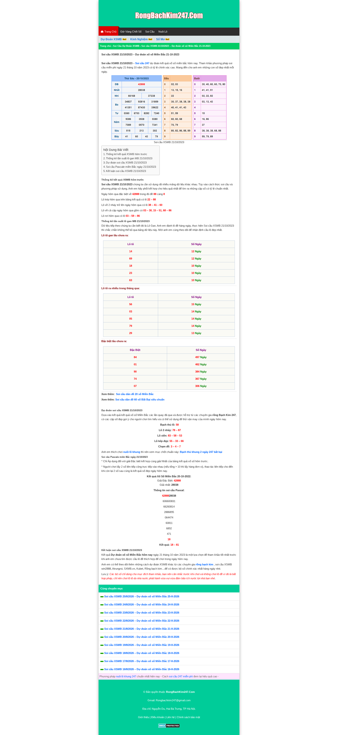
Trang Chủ (110, 31)
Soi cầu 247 (142, 63)
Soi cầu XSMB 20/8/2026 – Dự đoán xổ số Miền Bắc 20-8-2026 (141, 636)
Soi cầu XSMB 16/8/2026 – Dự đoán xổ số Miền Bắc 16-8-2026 (141, 669)
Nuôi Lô (162, 31)
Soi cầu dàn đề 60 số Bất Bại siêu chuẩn (139, 399)
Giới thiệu (143, 717)
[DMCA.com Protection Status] (169, 726)
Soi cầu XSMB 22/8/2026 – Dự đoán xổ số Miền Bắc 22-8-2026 (141, 620)
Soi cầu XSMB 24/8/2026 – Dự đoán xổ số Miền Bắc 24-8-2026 (141, 604)
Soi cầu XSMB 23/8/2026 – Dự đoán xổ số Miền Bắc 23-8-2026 (141, 612)
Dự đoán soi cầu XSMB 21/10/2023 (126, 162)
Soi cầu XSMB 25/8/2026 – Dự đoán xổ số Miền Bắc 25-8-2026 (141, 596)
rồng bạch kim (204, 564)
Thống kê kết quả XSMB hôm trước (126, 154)
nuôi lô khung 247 (126, 676)
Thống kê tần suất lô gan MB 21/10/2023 (129, 158)
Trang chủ (105, 46)
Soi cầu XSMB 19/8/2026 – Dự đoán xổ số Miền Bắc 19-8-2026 (141, 644)
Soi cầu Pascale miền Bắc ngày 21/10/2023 (131, 166)
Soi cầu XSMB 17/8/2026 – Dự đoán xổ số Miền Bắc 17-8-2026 (141, 661)
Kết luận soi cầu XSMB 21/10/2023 (126, 170)
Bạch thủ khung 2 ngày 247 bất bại (201, 451)
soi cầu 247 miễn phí (181, 676)
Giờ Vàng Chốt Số (130, 31)
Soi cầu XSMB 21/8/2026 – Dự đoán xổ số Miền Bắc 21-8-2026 (141, 628)
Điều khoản (157, 717)
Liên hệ (170, 717)
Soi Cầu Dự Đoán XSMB (126, 46)
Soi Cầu (149, 31)
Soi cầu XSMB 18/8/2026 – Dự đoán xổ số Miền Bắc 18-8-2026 (141, 652)
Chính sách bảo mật (188, 717)
